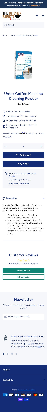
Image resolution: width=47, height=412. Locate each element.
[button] (37, 16)
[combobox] (23, 25)
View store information (19, 183)
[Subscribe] (41, 317)
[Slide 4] (16, 354)
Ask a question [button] (23, 277)
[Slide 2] (7, 354)
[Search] (5, 25)
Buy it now (23, 163)
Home (5, 35)
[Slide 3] (12, 354)
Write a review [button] (23, 270)
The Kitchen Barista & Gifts (26, 390)
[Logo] (12, 16)
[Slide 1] (3, 354)
